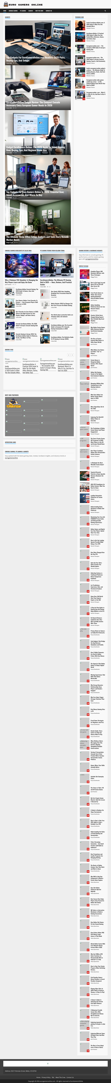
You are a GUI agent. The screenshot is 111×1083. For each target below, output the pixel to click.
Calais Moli (9, 63)
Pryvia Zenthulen (95, 635)
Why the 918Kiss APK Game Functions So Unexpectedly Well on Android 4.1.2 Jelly (84, 958)
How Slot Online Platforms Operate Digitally (84, 890)
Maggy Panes (9, 242)
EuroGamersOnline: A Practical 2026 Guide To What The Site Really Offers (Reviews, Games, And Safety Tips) (80, 37)
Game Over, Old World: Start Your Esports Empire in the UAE (84, 599)
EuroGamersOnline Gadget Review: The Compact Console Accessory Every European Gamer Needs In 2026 (38, 87)
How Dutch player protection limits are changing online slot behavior (45, 316)
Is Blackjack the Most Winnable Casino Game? (84, 464)
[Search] (105, 10)
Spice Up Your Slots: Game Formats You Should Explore (84, 565)
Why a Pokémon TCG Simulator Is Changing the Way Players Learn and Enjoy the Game (22, 266)
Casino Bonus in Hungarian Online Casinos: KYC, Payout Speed (84, 364)
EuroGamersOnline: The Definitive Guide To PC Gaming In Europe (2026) (45, 339)
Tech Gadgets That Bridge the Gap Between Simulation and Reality (84, 644)
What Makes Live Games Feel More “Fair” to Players (84, 352)
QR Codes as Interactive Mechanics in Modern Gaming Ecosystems (84, 913)
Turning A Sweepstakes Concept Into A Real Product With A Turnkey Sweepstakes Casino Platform (84, 756)
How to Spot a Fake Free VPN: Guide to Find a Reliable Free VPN (84, 823)
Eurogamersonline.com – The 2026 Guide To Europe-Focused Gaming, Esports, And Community (80, 60)
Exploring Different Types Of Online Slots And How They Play (84, 1036)
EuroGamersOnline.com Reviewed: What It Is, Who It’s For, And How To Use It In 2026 (66, 367)
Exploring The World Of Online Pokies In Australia (84, 420)
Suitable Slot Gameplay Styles (84, 778)
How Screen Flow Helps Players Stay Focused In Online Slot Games (84, 902)
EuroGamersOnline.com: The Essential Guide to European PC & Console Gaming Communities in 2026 (45, 327)
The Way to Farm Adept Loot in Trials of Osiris (84, 1047)
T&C (53, 1077)
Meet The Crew (39, 11)
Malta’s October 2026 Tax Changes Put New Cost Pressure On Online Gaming (45, 305)
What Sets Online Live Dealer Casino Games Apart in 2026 (84, 397)
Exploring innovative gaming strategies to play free (84, 1025)
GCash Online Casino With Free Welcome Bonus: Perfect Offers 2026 (84, 946)
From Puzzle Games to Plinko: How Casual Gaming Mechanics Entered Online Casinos (84, 296)
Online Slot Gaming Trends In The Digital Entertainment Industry (84, 375)
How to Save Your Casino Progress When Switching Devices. (84, 969)
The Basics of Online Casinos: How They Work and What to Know (84, 868)
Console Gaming (13, 11)
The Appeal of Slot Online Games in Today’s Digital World (84, 666)
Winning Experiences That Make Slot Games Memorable (84, 677)
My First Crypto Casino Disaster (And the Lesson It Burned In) (84, 801)
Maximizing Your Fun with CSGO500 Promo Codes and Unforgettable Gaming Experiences (84, 521)
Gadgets (30, 11)
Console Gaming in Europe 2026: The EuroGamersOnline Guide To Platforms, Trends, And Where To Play (10, 336)
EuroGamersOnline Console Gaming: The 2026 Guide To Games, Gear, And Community (10, 292)
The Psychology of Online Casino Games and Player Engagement (84, 431)
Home (4, 11)
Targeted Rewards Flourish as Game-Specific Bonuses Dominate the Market (84, 476)
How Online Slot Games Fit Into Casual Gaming (84, 924)
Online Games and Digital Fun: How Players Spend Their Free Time (84, 532)
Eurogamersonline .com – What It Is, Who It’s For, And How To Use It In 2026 (80, 95)
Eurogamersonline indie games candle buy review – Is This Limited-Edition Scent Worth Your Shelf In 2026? (80, 84)
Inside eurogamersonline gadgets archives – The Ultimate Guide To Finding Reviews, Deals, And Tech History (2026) (80, 72)
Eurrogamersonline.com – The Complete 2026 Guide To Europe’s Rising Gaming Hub (48, 367)
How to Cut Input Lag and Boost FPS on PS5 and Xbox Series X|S (84, 285)
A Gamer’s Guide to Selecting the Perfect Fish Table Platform (84, 1002)
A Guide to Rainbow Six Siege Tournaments (84, 812)
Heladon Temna (90, 28)
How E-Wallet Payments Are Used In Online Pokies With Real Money (84, 655)
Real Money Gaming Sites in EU (84, 711)
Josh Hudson (8, 284)
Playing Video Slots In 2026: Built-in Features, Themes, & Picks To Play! (84, 991)
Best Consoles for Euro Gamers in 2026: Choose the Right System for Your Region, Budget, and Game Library (10, 314)
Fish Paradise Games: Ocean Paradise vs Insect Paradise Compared (84, 980)
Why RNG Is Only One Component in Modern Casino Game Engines (84, 879)
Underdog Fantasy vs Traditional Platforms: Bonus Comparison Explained (84, 577)
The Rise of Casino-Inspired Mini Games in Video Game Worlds (84, 341)
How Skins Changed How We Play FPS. (84, 554)
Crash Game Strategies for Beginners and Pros (84, 722)
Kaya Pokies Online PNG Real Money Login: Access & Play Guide (84, 935)
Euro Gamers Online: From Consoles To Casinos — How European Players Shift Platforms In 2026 (10, 303)
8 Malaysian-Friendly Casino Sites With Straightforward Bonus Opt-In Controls (84, 1014)
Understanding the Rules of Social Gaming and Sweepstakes (84, 834)
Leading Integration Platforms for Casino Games (84, 498)
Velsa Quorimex (95, 882)
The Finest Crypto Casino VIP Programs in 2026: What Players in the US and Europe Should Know (84, 442)
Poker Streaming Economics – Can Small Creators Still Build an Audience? (84, 846)
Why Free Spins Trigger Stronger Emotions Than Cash (84, 700)
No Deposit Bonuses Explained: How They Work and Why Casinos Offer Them (84, 621)
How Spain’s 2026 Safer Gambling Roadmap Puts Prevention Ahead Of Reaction (45, 294)
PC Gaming (23, 11)
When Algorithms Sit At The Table (84, 408)
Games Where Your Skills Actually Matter (84, 767)
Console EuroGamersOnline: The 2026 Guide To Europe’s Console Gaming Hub (10, 325)
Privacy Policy (46, 1077)
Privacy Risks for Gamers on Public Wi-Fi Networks (84, 633)
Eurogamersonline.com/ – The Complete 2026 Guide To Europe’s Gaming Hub (80, 49)
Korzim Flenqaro (95, 410)
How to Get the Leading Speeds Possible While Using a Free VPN (84, 543)
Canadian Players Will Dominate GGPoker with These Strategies (84, 274)
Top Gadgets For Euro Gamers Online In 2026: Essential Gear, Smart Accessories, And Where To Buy (38, 177)
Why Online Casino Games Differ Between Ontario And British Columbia (84, 330)
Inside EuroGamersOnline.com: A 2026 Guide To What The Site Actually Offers (80, 25)
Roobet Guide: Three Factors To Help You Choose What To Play (84, 733)
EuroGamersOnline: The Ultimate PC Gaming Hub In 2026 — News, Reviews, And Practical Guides (57, 266)
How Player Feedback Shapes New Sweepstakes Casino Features (84, 453)
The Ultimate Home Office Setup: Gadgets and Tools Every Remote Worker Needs (38, 222)
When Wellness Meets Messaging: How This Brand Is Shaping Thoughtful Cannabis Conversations (84, 745)
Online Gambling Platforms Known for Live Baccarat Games (84, 308)
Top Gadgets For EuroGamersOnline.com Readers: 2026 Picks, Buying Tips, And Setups (38, 42)
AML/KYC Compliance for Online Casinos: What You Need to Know (84, 487)
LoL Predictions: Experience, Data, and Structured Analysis (84, 588)
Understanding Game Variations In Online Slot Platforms (84, 509)
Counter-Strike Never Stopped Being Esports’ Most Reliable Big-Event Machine (84, 319)
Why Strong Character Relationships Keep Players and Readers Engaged (84, 689)
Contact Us (49, 11)
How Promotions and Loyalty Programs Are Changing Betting (84, 857)
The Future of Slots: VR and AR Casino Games (84, 789)
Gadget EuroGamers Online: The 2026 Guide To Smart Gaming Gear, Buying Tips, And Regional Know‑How (38, 132)
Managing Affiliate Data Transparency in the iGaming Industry (84, 386)
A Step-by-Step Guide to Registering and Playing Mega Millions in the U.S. (84, 610)
